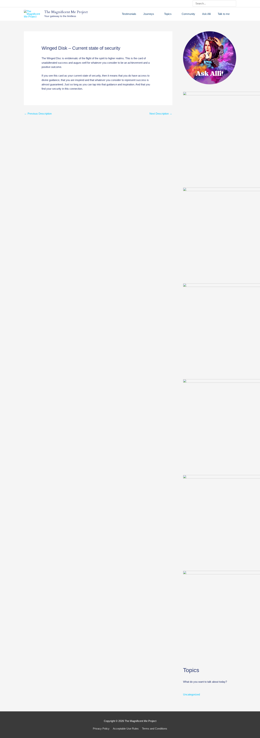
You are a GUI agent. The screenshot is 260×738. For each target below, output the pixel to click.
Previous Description (38, 113)
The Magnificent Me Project (66, 12)
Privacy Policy (101, 728)
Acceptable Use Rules (126, 728)
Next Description (160, 113)
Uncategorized (191, 694)
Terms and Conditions (154, 728)
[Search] (234, 4)
